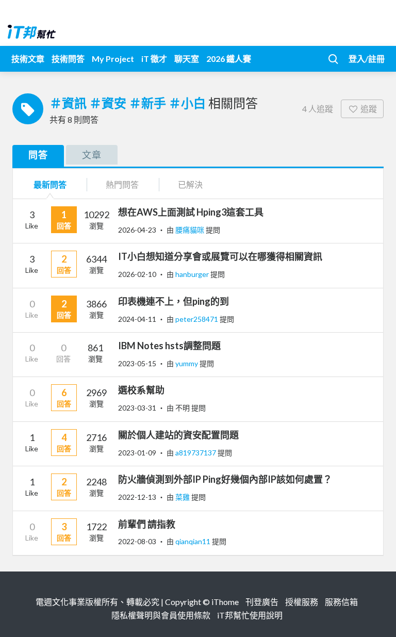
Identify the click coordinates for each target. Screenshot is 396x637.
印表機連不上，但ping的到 (173, 301)
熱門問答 (122, 184)
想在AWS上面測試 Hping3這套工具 (190, 212)
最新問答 (50, 184)
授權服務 (301, 602)
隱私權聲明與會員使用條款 (160, 615)
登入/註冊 (367, 58)
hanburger (192, 274)
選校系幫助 (141, 390)
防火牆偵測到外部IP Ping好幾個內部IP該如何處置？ (225, 479)
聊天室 (186, 58)
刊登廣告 (261, 602)
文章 (92, 154)
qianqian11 (193, 541)
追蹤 (368, 108)
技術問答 (68, 58)
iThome (225, 602)
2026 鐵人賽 (228, 58)
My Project (113, 58)
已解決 (190, 184)
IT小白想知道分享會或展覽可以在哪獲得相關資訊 (220, 256)
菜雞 (183, 497)
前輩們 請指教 (146, 524)
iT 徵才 (154, 58)
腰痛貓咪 (190, 229)
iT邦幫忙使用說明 (250, 615)
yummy (187, 363)
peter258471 (197, 319)
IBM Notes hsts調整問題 (169, 345)
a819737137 (196, 452)
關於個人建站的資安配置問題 (178, 434)
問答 (38, 154)
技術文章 (27, 58)
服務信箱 (341, 602)
